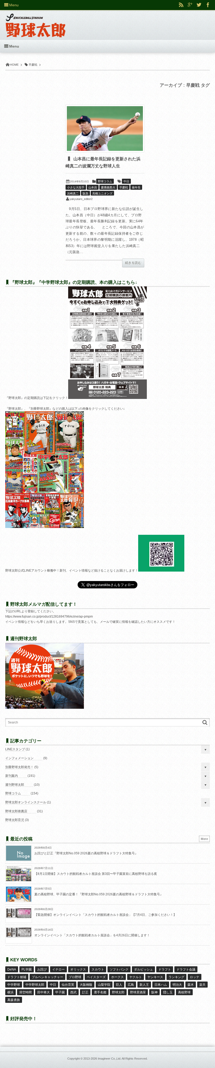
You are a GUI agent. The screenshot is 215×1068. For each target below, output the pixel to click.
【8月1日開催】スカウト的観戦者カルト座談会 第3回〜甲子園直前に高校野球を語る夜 (95, 874)
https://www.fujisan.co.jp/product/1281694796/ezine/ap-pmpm (49, 616)
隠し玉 (168, 992)
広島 (131, 985)
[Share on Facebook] (207, 5)
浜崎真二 (73, 193)
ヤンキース (155, 977)
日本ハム (160, 985)
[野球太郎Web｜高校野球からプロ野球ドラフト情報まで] (35, 21)
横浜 (10, 992)
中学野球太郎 (34, 985)
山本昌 (92, 187)
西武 (73, 992)
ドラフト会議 (185, 969)
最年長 (136, 187)
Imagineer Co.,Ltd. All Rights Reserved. (123, 1058)
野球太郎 (118, 992)
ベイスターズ (96, 977)
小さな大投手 (75, 187)
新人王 (144, 985)
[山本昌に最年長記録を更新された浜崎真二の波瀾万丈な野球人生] (105, 128)
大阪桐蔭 (86, 985)
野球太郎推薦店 (16, 811)
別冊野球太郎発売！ (19, 767)
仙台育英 (68, 985)
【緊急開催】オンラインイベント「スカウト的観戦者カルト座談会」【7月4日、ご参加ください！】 (105, 915)
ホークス (117, 977)
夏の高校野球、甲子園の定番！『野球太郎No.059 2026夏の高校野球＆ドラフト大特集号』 (98, 894)
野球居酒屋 (138, 992)
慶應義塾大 (108, 187)
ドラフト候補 (16, 977)
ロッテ (194, 977)
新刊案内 (11, 776)
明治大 (177, 985)
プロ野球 (75, 977)
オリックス (78, 969)
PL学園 (27, 969)
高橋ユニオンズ (102, 193)
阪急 (85, 193)
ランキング (176, 977)
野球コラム (105, 181)
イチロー (58, 969)
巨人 (119, 985)
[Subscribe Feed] (181, 5)
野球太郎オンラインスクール (25, 802)
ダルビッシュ (143, 969)
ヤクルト (135, 977)
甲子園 (60, 992)
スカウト (98, 969)
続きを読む (133, 263)
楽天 (202, 985)
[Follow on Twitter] (199, 5)
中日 (126, 181)
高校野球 (184, 992)
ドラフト (164, 969)
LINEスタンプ (15, 749)
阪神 (154, 992)
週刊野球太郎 (14, 785)
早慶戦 (123, 187)
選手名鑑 (100, 992)
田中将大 (43, 992)
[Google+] (190, 5)
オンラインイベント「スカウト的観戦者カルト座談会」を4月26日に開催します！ (92, 935)
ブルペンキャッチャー (47, 977)
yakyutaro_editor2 (81, 199)
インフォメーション (19, 758)
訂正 (85, 992)
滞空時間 (25, 992)
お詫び (42, 969)
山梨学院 (104, 985)
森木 (190, 985)
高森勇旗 (13, 1000)
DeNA (11, 969)
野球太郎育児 (14, 820)
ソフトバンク (119, 969)
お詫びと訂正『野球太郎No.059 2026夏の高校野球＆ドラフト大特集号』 (86, 853)
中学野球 (13, 985)
